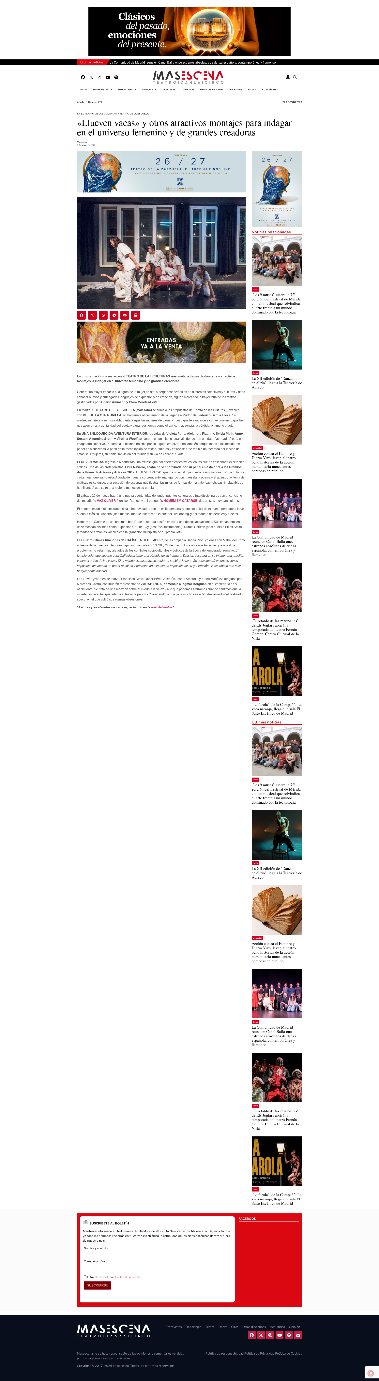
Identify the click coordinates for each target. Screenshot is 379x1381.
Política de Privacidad (259, 1353)
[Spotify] (116, 77)
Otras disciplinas (254, 1327)
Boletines (235, 89)
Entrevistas (101, 89)
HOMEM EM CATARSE (180, 500)
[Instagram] (99, 77)
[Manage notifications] (371, 1373)
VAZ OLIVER (106, 500)
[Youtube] (108, 77)
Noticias (147, 89)
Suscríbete (269, 89)
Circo (234, 1327)
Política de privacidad (128, 1277)
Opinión (294, 1327)
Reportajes (125, 89)
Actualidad (257, 448)
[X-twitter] (91, 77)
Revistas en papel (211, 89)
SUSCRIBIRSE (97, 1285)
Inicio (83, 89)
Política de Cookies (288, 1353)
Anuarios (188, 89)
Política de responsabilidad (224, 1353)
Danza (255, 373)
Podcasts (169, 89)
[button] (295, 77)
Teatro (255, 289)
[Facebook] (83, 77)
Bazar (252, 89)
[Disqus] (161, 675)
